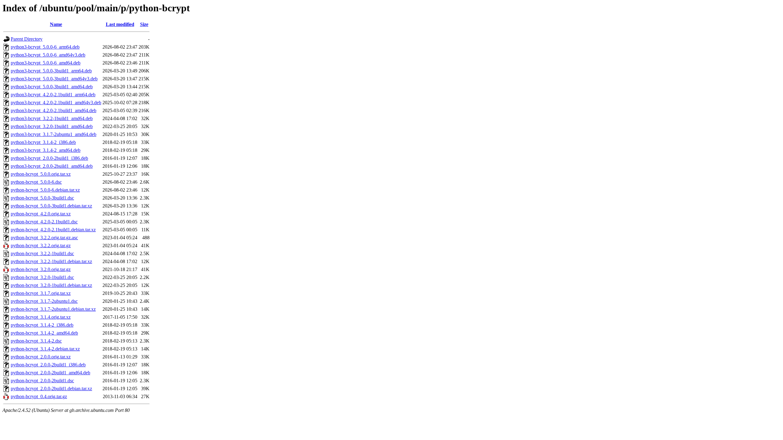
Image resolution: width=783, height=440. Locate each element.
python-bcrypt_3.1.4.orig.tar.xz (41, 317)
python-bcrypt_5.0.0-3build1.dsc (42, 197)
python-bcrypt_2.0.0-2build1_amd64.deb (50, 372)
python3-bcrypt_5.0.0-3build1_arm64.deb (51, 70)
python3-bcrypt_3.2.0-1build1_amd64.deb (52, 126)
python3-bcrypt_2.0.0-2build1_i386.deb (49, 158)
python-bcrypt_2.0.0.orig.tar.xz (41, 356)
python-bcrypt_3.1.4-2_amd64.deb (44, 333)
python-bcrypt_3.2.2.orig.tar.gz (41, 245)
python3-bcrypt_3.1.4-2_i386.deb (43, 142)
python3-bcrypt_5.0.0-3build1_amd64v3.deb (54, 78)
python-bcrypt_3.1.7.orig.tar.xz (41, 293)
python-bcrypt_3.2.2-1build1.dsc (42, 253)
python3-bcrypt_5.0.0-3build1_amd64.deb (52, 86)
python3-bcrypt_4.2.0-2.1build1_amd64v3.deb (56, 102)
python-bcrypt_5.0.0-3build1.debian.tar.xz (51, 205)
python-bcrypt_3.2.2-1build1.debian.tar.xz (51, 261)
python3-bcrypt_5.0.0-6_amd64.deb (45, 62)
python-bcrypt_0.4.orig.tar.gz (39, 396)
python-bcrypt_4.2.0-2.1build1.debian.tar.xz (53, 229)
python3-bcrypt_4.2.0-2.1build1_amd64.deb (53, 110)
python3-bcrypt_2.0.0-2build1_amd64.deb (52, 166)
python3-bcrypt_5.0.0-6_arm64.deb (45, 47)
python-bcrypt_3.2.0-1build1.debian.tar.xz (51, 285)
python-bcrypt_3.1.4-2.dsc (36, 340)
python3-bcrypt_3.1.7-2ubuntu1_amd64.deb (53, 134)
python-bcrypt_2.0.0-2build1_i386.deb (48, 364)
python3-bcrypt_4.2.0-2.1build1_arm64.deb (53, 94)
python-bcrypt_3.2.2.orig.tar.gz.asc (44, 237)
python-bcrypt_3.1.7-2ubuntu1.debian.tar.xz (53, 309)
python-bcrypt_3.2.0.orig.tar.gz (41, 269)
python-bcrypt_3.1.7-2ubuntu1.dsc (44, 301)
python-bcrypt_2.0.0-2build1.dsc (42, 380)
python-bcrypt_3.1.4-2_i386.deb (42, 325)
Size (144, 24)
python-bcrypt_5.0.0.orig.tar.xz (41, 174)
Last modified (120, 24)
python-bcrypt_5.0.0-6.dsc (36, 182)
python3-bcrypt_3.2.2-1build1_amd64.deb (52, 118)
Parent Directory (27, 39)
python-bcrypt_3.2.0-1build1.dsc (42, 277)
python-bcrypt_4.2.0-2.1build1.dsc (44, 221)
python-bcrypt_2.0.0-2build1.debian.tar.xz (51, 388)
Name (56, 24)
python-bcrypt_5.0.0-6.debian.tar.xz (45, 190)
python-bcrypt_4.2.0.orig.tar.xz (41, 213)
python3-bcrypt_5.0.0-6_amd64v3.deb (48, 54)
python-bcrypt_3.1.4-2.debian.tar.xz (45, 348)
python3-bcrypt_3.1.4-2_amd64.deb (45, 150)
